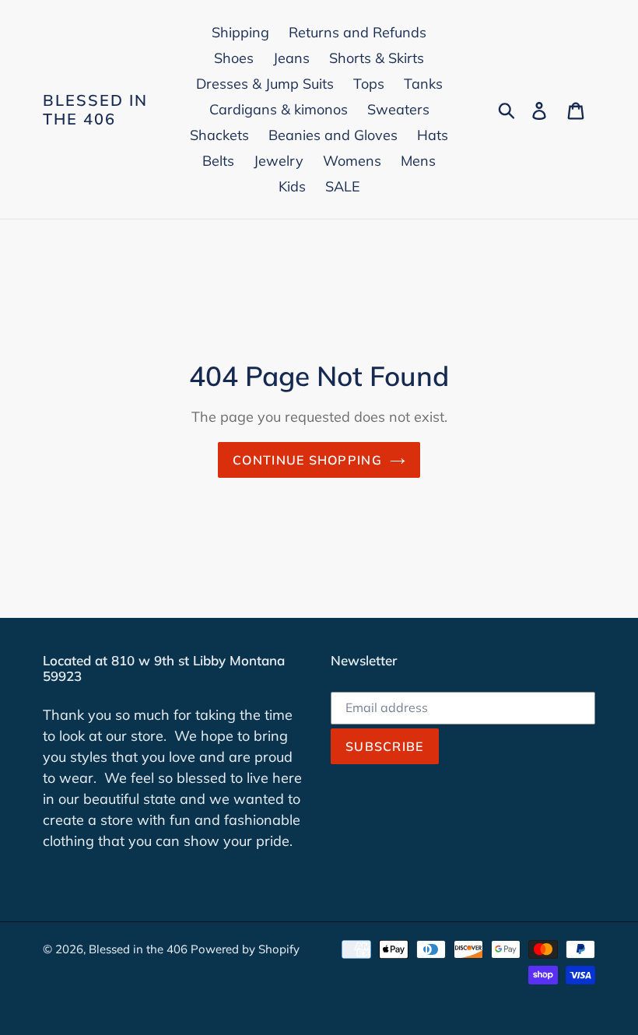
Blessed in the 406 (95, 109)
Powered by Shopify (245, 949)
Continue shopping (307, 460)
